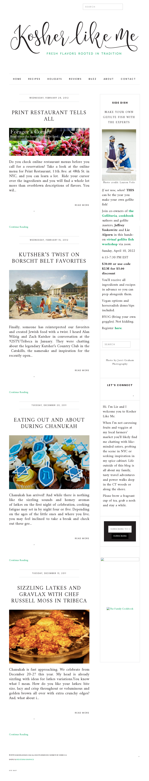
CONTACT (128, 78)
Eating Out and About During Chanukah (49, 423)
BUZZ (93, 78)
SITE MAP (13, 770)
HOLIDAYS (54, 78)
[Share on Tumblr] (34, 209)
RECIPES (34, 78)
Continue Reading (18, 227)
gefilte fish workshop (118, 242)
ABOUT (109, 78)
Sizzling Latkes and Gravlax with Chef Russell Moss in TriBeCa (49, 594)
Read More (82, 205)
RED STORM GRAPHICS (25, 759)
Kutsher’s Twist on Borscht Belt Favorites (49, 258)
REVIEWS (75, 78)
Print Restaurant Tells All (49, 116)
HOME (17, 78)
